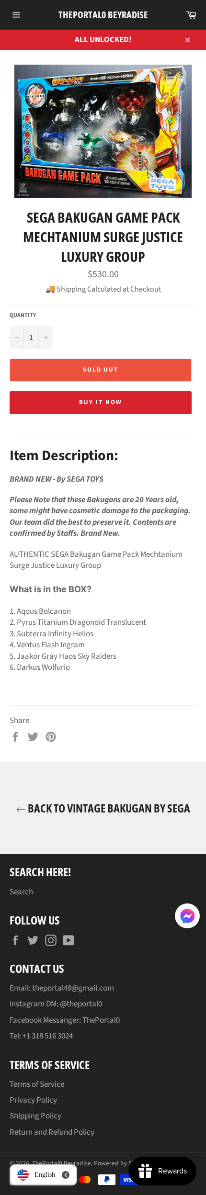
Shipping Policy (35, 1116)
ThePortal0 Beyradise (103, 14)
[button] (187, 917)
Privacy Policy (33, 1100)
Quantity (23, 315)
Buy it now (100, 402)
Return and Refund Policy (52, 1132)
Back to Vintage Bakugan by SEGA (108, 808)
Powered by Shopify (121, 1163)
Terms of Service (37, 1084)
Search (21, 892)
